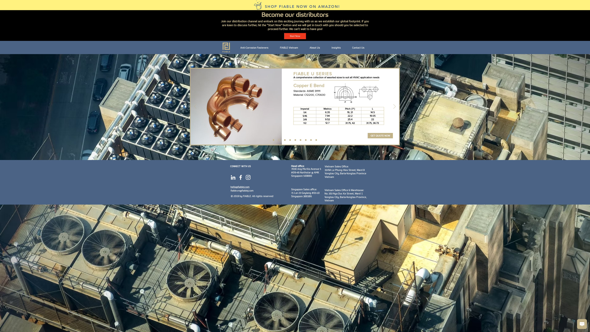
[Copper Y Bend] (284, 140)
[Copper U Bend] (273, 140)
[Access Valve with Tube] (295, 140)
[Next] (394, 106)
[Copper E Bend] (278, 140)
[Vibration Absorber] (300, 140)
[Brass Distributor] (311, 140)
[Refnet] (306, 140)
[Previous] (195, 106)
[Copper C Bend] (290, 140)
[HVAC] (316, 140)
